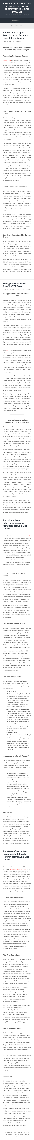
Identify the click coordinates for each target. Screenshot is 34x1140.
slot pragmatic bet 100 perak (18, 869)
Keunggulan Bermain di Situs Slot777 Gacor (14, 285)
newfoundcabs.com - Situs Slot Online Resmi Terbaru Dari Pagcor (17, 7)
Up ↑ (17, 1136)
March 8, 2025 (7, 532)
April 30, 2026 (7, 41)
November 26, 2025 (8, 289)
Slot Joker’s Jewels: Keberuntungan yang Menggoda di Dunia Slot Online (15, 524)
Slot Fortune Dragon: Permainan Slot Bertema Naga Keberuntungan (15, 35)
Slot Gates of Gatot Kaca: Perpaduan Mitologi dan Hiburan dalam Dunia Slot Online (16, 855)
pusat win (21, 118)
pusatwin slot (7, 60)
